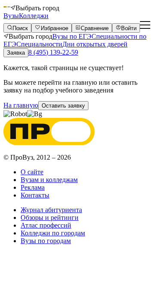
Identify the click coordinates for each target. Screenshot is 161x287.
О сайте (32, 172)
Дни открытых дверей (95, 44)
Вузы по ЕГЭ (71, 36)
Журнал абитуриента (51, 209)
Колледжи (34, 15)
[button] (63, 105)
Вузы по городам (46, 240)
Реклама (33, 187)
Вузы (11, 15)
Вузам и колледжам (49, 179)
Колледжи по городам (53, 233)
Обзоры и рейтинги (50, 217)
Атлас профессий (46, 225)
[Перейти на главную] (6, 8)
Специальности (39, 44)
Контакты (35, 195)
